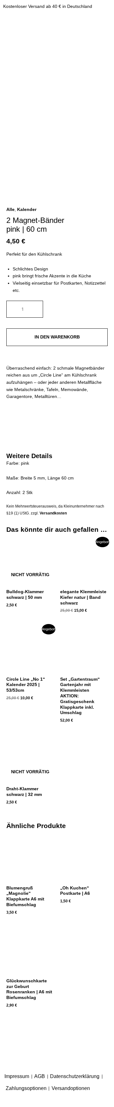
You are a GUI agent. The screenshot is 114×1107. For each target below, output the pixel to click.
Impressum (16, 1076)
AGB (39, 1076)
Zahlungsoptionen (26, 1088)
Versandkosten (53, 513)
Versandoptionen (71, 1088)
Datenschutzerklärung (74, 1076)
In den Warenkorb (57, 337)
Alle (10, 209)
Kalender (26, 209)
